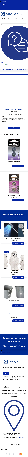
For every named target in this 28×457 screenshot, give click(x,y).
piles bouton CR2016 (14, 161)
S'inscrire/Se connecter (14, 127)
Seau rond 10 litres (14, 301)
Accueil (2, 69)
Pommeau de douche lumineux (14, 238)
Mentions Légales (15, 444)
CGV (9, 444)
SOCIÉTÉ (2, 8)
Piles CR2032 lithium (14, 195)
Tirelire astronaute (14, 272)
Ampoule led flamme (14, 316)
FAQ (2, 62)
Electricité (19, 69)
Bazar (13, 69)
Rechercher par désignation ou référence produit (12, 18)
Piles (24, 69)
